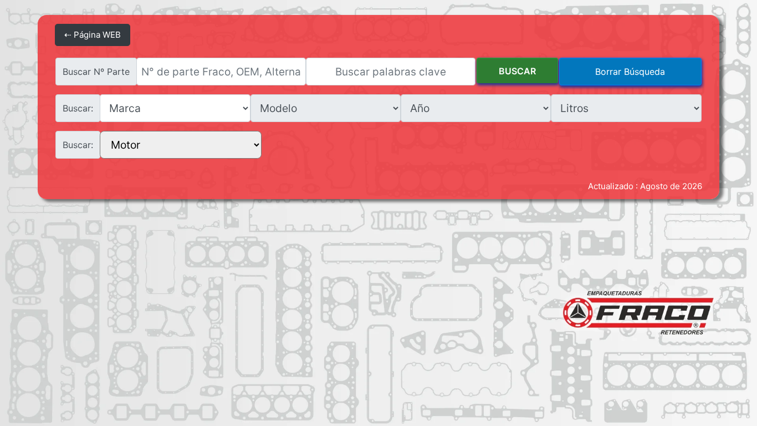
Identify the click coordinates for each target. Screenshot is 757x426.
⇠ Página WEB (92, 34)
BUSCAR (517, 71)
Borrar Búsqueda (630, 71)
